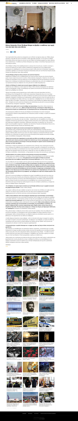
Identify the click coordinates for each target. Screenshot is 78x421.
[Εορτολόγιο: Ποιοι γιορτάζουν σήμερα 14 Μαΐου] (30, 352)
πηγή (7, 246)
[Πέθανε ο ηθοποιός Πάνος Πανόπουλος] (30, 306)
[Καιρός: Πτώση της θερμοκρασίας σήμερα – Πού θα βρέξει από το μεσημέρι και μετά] (30, 337)
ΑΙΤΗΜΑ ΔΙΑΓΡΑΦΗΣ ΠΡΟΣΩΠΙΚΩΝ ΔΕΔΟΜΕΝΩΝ (48, 413)
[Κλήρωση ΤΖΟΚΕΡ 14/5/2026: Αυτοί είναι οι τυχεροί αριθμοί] (46, 261)
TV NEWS (34, 3)
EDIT (67, 3)
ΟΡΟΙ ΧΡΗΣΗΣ (36, 413)
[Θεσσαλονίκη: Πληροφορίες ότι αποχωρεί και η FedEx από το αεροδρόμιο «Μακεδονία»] (14, 397)
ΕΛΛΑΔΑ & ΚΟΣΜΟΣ (43, 3)
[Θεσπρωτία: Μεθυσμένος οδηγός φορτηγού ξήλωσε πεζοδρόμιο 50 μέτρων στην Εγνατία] (30, 367)
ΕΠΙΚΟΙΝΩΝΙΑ (16, 0)
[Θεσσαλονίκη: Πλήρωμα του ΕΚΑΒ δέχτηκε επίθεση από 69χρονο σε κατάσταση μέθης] (14, 321)
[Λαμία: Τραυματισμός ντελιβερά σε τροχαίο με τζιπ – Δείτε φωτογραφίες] (46, 367)
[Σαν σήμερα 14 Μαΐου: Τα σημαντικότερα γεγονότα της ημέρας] (14, 352)
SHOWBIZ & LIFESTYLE (25, 3)
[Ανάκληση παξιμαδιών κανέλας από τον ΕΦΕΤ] (14, 306)
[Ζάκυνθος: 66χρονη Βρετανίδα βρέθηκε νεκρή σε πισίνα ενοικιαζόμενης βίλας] (14, 261)
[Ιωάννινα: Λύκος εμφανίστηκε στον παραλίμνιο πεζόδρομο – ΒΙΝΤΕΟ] (30, 291)
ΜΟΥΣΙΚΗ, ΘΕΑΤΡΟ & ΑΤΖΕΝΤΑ (57, 3)
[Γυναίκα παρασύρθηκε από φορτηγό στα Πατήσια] (30, 321)
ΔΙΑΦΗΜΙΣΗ (11, 0)
